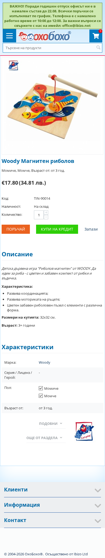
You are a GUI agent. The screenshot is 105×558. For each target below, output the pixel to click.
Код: (5, 198)
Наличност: (11, 206)
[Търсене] (98, 47)
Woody (44, 362)
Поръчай (15, 229)
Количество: (12, 214)
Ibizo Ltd (81, 554)
